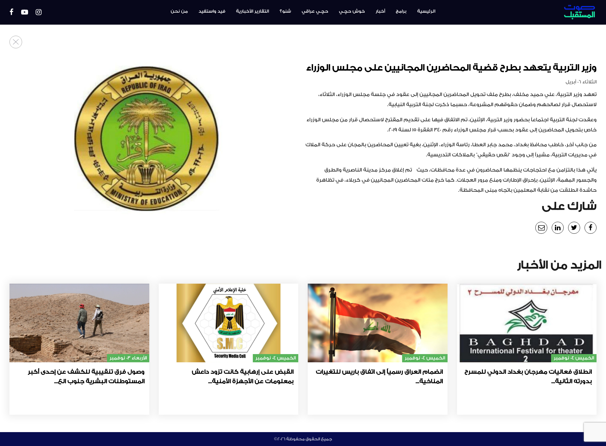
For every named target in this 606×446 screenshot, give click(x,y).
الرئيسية (426, 11)
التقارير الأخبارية (252, 11)
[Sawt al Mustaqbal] (552, 12)
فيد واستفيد (212, 11)
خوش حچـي (352, 11)
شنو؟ (285, 11)
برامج (401, 11)
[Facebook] (11, 12)
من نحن (179, 11)
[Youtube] (24, 12)
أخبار (380, 11)
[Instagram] (39, 12)
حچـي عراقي (315, 11)
